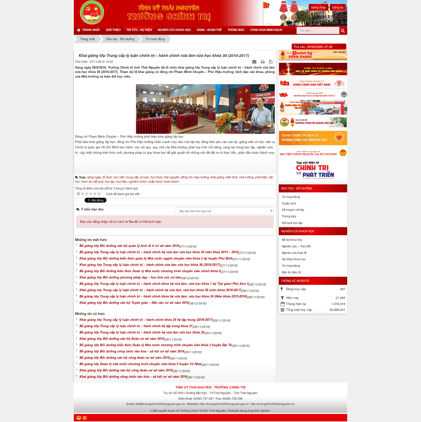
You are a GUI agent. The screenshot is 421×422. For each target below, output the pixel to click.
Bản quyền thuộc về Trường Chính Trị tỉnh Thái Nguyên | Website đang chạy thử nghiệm (211, 410)
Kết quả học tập (292, 223)
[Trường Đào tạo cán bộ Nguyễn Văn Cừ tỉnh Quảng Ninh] (313, 94)
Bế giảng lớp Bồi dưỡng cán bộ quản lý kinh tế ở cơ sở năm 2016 (129, 245)
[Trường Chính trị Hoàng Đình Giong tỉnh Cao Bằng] (313, 107)
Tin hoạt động (291, 197)
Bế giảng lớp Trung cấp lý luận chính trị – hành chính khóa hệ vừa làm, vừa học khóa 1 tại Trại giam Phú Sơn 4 (164, 283)
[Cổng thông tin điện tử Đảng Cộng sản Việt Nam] (313, 83)
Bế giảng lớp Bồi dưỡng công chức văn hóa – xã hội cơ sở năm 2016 (131, 351)
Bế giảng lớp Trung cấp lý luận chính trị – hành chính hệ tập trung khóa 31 (135, 325)
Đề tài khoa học (292, 240)
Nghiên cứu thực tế (294, 253)
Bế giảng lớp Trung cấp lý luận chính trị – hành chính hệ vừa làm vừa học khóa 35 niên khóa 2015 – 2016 (158, 252)
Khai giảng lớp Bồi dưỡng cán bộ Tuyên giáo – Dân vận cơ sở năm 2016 (134, 302)
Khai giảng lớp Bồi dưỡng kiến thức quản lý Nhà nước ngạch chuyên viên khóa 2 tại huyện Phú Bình (156, 258)
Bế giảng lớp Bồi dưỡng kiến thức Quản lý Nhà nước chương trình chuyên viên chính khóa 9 (149, 271)
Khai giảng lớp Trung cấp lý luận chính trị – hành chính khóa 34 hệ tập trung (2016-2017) (146, 319)
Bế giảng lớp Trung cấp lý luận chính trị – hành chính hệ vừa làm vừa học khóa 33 (141, 332)
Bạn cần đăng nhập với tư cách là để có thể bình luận (120, 221)
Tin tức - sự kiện (139, 30)
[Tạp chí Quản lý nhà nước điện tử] (313, 55)
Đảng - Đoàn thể (209, 30)
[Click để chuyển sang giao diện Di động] (84, 418)
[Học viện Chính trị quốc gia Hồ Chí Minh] (313, 152)
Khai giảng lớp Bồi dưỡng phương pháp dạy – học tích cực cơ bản (130, 277)
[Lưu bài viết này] (271, 61)
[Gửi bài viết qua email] (254, 61)
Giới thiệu (113, 30)
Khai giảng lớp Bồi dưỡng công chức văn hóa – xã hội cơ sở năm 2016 (133, 376)
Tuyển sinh (289, 203)
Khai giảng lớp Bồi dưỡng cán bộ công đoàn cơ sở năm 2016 (125, 370)
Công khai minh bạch (266, 30)
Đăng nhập (318, 7)
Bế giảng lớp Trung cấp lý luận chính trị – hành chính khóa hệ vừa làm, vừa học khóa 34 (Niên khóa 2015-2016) (163, 296)
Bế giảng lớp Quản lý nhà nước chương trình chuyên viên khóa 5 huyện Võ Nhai (140, 363)
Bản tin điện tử (291, 272)
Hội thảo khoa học (294, 259)
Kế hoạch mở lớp (293, 210)
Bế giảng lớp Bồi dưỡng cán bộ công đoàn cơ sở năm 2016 (124, 357)
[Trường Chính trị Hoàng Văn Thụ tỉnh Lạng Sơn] (313, 122)
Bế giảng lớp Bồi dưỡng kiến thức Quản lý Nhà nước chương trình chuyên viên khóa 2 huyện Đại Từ (155, 344)
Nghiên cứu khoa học (174, 30)
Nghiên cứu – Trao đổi (296, 246)
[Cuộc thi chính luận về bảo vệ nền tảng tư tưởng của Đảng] (313, 69)
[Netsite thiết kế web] (92, 12)
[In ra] (263, 61)
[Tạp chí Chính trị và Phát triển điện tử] (313, 171)
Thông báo (236, 30)
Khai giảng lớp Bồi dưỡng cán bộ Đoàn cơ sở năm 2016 (121, 338)
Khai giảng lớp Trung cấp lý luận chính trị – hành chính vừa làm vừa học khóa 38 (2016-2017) (149, 264)
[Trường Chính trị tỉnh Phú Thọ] (313, 138)
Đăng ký (337, 7)
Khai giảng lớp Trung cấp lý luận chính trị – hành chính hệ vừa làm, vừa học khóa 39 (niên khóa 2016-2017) (160, 289)
